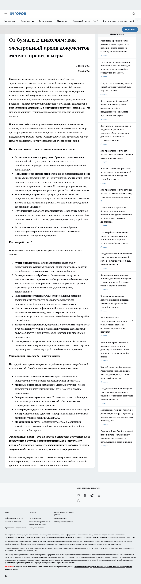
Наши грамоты (35, 518)
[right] (138, 21)
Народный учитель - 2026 (85, 21)
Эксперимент (27, 21)
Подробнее (130, 537)
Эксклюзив (9, 21)
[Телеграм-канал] (92, 495)
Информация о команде (14, 518)
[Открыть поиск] (133, 13)
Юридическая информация (15, 528)
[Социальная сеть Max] (78, 501)
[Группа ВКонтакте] (78, 495)
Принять (130, 29)
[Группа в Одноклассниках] (85, 495)
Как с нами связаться (13, 522)
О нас (7, 512)
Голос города (45, 21)
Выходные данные (36, 528)
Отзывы (32, 512)
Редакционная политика (63, 522)
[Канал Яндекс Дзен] (99, 495)
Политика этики (60, 518)
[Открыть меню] (5, 13)
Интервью (62, 21)
